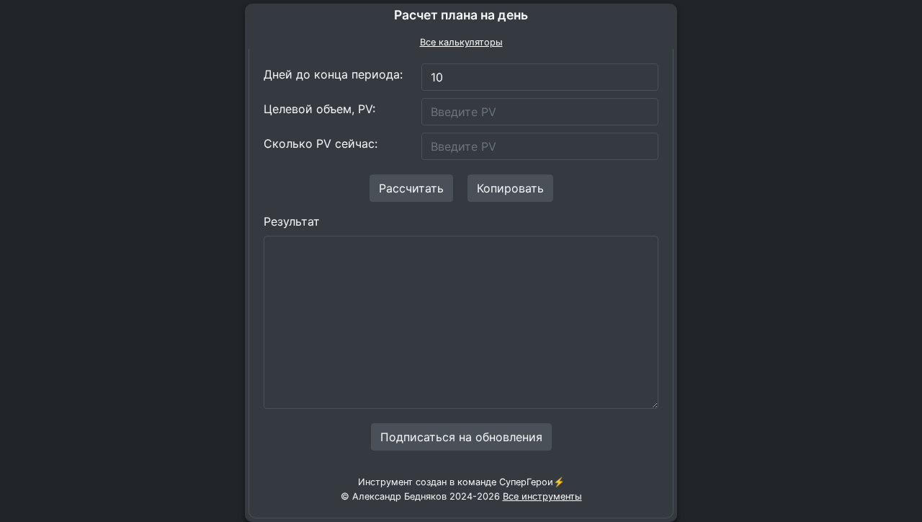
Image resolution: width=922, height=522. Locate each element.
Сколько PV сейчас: (320, 143)
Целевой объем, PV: (319, 109)
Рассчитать (411, 188)
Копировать (510, 188)
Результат (292, 221)
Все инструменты (542, 496)
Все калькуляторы (461, 42)
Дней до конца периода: (333, 74)
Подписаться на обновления (461, 437)
